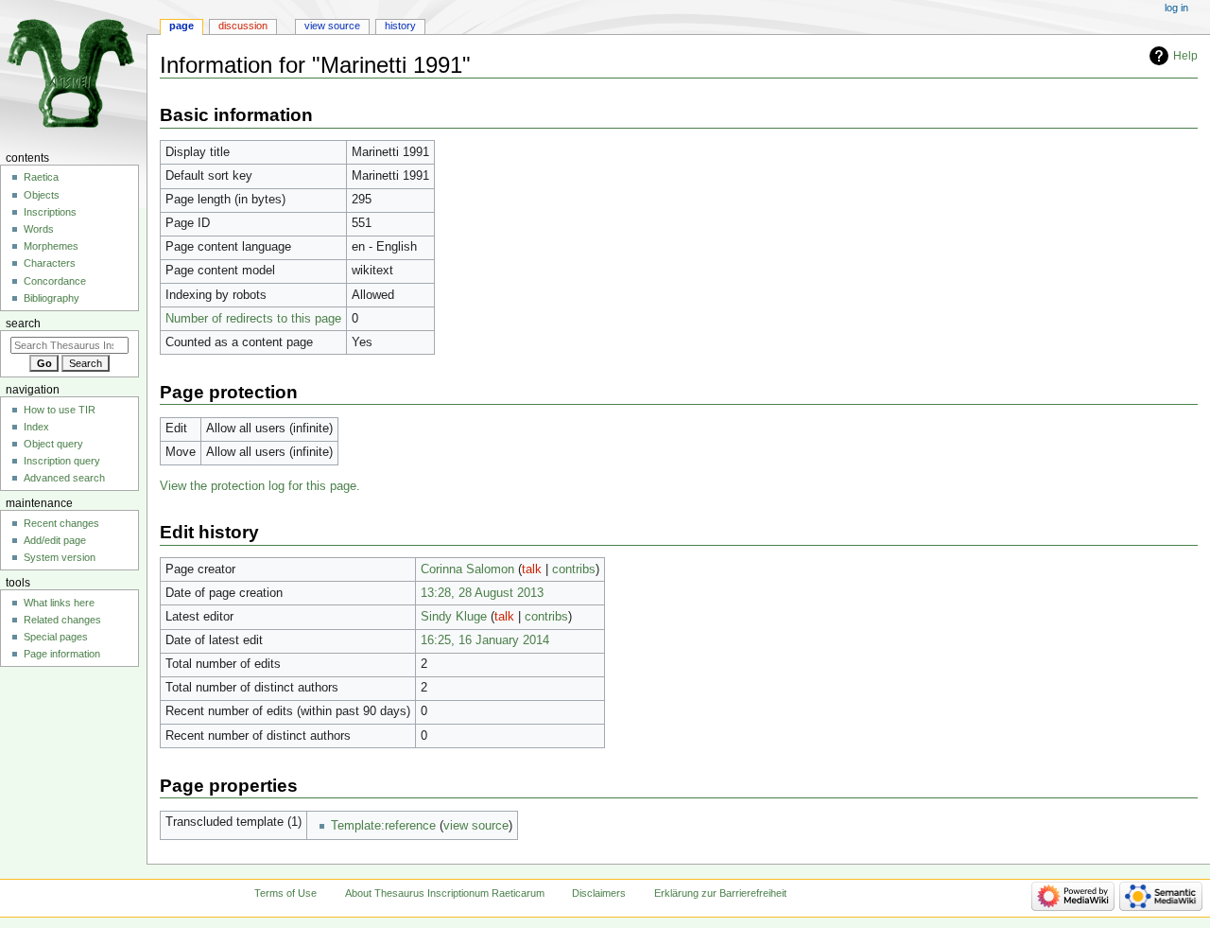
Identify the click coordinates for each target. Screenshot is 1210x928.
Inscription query (62, 460)
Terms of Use (285, 893)
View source (332, 25)
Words (39, 229)
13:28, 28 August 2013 (482, 593)
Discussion (243, 25)
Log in (1176, 7)
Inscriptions (50, 212)
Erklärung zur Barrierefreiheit (720, 893)
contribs (574, 569)
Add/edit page (55, 540)
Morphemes (51, 246)
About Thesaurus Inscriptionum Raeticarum (444, 893)
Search (23, 323)
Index (36, 426)
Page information (62, 653)
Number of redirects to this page (253, 318)
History (400, 25)
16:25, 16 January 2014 (485, 640)
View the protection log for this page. (260, 486)
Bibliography (51, 298)
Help (1185, 55)
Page (181, 25)
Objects (42, 195)
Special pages (56, 636)
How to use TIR (59, 409)
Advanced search (64, 477)
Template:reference (383, 825)
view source (476, 825)
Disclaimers (599, 893)
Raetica (41, 177)
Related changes (62, 619)
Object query (53, 443)
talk (532, 569)
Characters (50, 263)
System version (59, 557)
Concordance (55, 281)
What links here (59, 602)
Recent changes (61, 523)
